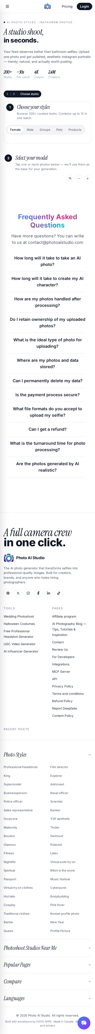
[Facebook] (38, 593)
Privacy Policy (62, 686)
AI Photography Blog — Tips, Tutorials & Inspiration (69, 629)
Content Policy (63, 716)
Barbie (8, 922)
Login (84, 6)
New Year (57, 922)
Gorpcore (11, 818)
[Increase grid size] (87, 178)
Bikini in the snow (62, 870)
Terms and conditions (68, 693)
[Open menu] (7, 6)
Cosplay (9, 905)
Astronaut (57, 784)
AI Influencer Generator (21, 651)
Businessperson (15, 793)
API (54, 679)
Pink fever (57, 905)
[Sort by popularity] (70, 178)
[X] (18, 593)
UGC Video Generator (20, 644)
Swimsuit (56, 836)
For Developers (63, 657)
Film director (59, 767)
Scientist (56, 801)
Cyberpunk (58, 887)
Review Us (60, 649)
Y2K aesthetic (60, 818)
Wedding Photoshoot (19, 616)
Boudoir (9, 836)
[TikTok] (58, 593)
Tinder (54, 827)
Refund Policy (62, 701)
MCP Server (61, 671)
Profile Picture (60, 931)
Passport (10, 879)
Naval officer (59, 793)
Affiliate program (64, 616)
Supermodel (12, 784)
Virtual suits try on (62, 862)
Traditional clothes (17, 913)
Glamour (10, 844)
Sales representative (18, 810)
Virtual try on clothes (18, 887)
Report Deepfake (64, 708)
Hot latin (9, 896)
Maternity (10, 827)
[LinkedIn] (48, 593)
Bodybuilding (59, 896)
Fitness (9, 853)
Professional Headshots (21, 767)
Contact (58, 642)
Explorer (56, 776)
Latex (54, 853)
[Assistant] (83, 1023)
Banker (55, 810)
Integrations (60, 664)
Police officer (13, 801)
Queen (8, 931)
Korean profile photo (64, 913)
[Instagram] (28, 593)
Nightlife (10, 862)
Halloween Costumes (19, 624)
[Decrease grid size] (79, 178)
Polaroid (56, 844)
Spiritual (9, 870)
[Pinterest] (8, 593)
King (7, 776)
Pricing (67, 6)
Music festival (60, 879)
